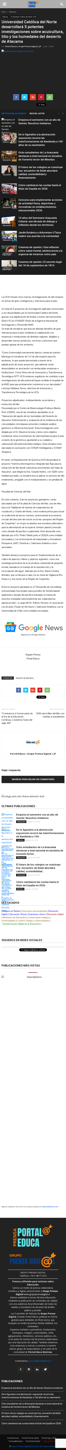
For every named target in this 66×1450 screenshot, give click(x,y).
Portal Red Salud (33, 1441)
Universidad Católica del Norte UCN (23, 17)
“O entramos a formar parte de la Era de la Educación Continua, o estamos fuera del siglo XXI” (17, 718)
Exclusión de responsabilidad (44, 1446)
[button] (61, 4)
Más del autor (37, 113)
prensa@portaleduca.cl (40, 1360)
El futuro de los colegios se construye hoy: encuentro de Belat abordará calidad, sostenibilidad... (38, 868)
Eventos (5, 142)
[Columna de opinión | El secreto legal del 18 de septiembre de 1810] (9, 265)
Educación (6, 160)
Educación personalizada (34, 911)
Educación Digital (55, 914)
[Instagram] (29, 1369)
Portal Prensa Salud (30, 1438)
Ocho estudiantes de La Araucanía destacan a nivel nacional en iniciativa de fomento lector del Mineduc (40, 156)
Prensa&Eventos (16, 1441)
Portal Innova (13, 1438)
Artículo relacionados (14, 113)
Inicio (4, 12)
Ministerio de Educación (14, 917)
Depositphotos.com (50, 1207)
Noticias (5, 17)
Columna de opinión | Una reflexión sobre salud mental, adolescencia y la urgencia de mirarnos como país (40, 251)
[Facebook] (20, 1369)
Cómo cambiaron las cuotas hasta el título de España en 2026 (31, 1423)
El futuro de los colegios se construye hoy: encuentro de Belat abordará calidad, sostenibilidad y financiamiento (31, 1415)
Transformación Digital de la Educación (21, 924)
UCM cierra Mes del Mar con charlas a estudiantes (50, 715)
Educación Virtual (17, 914)
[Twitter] (45, 1369)
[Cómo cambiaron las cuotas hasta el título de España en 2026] (9, 188)
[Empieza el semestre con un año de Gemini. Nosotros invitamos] (9, 127)
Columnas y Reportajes (7, 254)
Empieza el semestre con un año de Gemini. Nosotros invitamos (32, 1388)
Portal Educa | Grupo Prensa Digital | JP (23, 46)
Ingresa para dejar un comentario (33, 779)
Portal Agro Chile (49, 1438)
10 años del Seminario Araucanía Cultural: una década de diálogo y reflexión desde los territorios (37, 221)
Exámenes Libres (36, 914)
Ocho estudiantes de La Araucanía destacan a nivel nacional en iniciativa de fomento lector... (39, 850)
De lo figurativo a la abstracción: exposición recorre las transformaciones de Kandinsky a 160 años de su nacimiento (31, 1396)
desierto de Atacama (24, 678)
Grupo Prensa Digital (20, 1446)
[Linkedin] (37, 1369)
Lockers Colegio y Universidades (33, 920)
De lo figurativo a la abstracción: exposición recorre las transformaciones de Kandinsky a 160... (40, 833)
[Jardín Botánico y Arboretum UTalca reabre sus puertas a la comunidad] (9, 236)
